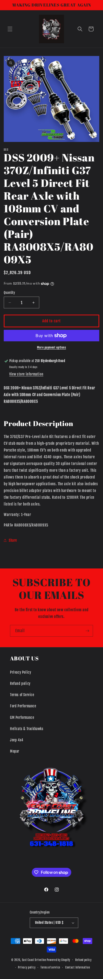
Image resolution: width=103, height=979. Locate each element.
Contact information (77, 967)
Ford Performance (23, 706)
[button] (10, 28)
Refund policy (20, 683)
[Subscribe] (87, 631)
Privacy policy (27, 967)
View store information (26, 374)
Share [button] (13, 540)
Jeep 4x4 (16, 740)
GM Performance (22, 717)
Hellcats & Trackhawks (27, 729)
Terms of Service (22, 695)
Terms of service (50, 967)
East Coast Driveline (34, 960)
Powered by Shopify (58, 960)
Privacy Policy (20, 672)
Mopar (14, 751)
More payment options (51, 347)
